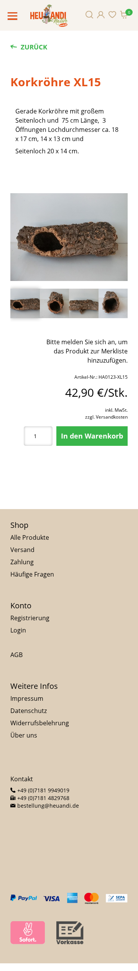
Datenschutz (28, 710)
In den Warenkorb (92, 435)
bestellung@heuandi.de (47, 805)
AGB (16, 655)
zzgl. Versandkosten (106, 417)
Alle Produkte (29, 537)
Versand (22, 549)
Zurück (34, 47)
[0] (124, 14)
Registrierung (29, 618)
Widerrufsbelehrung (39, 723)
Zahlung (22, 562)
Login (18, 630)
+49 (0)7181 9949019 (42, 790)
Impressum (26, 698)
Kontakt (21, 779)
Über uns (23, 735)
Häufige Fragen (32, 574)
